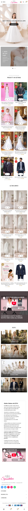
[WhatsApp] (14, 487)
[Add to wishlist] (8, 99)
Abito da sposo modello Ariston (21, 177)
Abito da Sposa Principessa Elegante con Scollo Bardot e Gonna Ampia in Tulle (20, 127)
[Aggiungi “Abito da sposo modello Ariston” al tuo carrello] (19, 174)
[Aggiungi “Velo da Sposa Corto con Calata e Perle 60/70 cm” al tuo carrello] (6, 256)
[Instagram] (11, 487)
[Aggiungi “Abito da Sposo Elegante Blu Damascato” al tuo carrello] (19, 99)
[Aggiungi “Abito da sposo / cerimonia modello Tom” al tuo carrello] (6, 174)
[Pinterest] (8, 487)
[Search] (23, 2)
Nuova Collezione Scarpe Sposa (14, 20)
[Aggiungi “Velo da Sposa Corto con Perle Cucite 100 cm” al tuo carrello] (19, 232)
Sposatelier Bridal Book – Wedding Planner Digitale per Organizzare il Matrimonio (7, 284)
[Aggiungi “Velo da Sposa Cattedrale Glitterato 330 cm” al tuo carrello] (6, 208)
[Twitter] (5, 487)
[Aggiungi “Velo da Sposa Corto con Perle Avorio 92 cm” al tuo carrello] (19, 256)
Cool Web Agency (22, 503)
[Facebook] (2, 487)
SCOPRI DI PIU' (14, 29)
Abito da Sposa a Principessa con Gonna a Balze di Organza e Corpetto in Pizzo (7, 153)
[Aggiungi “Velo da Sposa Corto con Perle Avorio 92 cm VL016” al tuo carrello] (6, 232)
